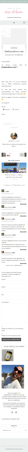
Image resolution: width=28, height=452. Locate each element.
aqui (9, 97)
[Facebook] (12, 412)
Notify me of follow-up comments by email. (12, 329)
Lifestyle (14, 47)
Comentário (5, 302)
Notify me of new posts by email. (11, 335)
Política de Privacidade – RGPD (17, 1)
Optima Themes (19, 449)
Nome (4, 279)
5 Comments (14, 127)
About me (4, 1)
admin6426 (8, 219)
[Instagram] (16, 412)
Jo (5, 191)
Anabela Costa (19, 54)
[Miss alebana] (14, 11)
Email (4, 287)
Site (3, 294)
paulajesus (8, 207)
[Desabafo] (22, 155)
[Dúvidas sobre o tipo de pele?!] (5, 155)
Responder (23, 204)
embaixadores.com (8, 123)
